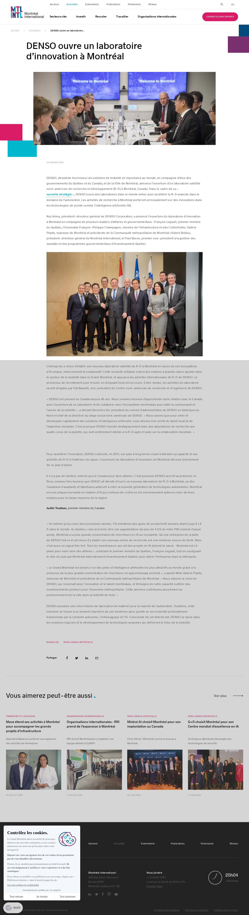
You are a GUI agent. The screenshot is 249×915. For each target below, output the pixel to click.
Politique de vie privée (226, 910)
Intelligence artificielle (78, 642)
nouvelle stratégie (59, 194)
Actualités (72, 4)
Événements (92, 4)
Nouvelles (52, 642)
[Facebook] (103, 894)
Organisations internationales (157, 16)
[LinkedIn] (89, 894)
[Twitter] (96, 894)
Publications (113, 4)
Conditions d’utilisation (167, 910)
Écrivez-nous (155, 886)
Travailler (122, 16)
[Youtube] (116, 894)
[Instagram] (109, 894)
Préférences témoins (196, 910)
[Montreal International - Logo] (27, 12)
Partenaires (134, 4)
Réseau (152, 4)
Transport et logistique (20, 716)
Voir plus (220, 696)
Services (54, 4)
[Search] (222, 4)
